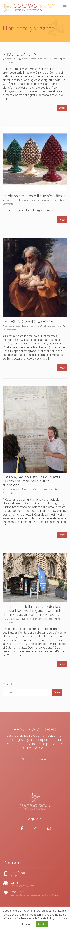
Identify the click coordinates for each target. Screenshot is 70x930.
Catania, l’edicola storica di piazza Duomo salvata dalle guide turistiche (31, 481)
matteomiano (30, 59)
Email (7, 882)
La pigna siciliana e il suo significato (34, 196)
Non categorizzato (51, 59)
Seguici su (35, 819)
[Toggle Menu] (64, 7)
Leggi (62, 107)
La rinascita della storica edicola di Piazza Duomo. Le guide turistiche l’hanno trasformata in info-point (33, 610)
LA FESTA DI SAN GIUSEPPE (28, 321)
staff (29, 489)
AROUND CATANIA (19, 54)
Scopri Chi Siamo (35, 759)
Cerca (57, 692)
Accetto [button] (42, 924)
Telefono (9, 873)
